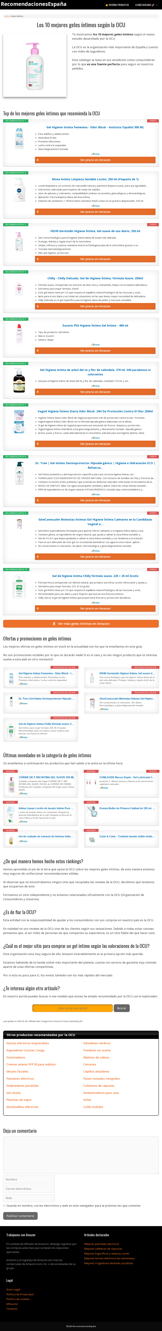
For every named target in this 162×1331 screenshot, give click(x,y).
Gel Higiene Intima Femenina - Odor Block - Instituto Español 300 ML (95, 127)
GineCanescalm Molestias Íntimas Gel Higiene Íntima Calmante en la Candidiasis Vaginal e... (95, 522)
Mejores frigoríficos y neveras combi (106, 1253)
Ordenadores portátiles (22, 1086)
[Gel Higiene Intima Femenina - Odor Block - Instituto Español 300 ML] (19, 137)
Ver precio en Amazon (95, 160)
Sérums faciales (17, 1071)
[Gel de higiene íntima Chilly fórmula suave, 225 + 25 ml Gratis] (19, 586)
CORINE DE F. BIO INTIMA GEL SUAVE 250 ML (46, 777)
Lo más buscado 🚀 (145, 4)
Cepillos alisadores (96, 1071)
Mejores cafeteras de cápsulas (103, 1248)
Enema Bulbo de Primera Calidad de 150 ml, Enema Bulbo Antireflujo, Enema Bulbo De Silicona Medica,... (128, 808)
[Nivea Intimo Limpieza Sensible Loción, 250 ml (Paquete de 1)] (19, 189)
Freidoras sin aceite (97, 1050)
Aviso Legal (13, 1289)
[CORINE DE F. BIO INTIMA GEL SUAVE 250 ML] (11, 785)
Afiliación (12, 1304)
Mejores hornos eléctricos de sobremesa (109, 1258)
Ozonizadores (15, 1057)
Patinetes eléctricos (20, 1078)
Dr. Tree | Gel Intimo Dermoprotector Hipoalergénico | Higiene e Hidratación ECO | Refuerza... (95, 465)
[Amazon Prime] (95, 154)
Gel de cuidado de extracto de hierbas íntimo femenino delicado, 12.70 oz (47, 836)
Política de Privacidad (20, 1294)
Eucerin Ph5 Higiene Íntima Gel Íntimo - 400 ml (95, 325)
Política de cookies (17, 1299)
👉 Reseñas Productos (117, 4)
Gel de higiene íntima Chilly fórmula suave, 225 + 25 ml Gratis (95, 576)
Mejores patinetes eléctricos (101, 1244)
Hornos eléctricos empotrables (27, 1043)
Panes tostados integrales (101, 1078)
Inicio (6, 16)
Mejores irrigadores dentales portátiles (108, 1263)
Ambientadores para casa (101, 1093)
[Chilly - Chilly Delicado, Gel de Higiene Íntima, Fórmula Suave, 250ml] (19, 288)
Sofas (87, 1100)
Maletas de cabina (96, 1057)
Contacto (11, 1308)
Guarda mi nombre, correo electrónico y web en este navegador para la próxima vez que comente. (74, 1205)
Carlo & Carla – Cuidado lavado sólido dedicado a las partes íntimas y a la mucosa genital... (128, 836)
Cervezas (89, 1064)
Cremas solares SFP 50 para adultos (31, 1064)
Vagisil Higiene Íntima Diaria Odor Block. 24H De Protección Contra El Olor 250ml (95, 411)
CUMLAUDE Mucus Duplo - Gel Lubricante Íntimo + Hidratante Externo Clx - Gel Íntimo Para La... (128, 777)
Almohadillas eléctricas (22, 1107)
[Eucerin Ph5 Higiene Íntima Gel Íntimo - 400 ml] (19, 336)
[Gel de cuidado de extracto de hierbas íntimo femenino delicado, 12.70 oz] (11, 840)
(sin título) (13, 1093)
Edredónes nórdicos (97, 1043)
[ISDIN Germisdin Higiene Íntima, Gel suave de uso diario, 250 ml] (19, 241)
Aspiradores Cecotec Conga (25, 1050)
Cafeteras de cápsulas (98, 1086)
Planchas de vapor (19, 1100)
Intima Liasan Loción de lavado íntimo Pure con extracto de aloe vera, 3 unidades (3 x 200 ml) (47, 808)
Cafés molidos (93, 1107)
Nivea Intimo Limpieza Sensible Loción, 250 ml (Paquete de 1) (95, 179)
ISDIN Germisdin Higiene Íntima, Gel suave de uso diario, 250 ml (95, 231)
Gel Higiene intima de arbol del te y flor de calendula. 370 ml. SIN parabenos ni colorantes (95, 372)
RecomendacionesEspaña (34, 3)
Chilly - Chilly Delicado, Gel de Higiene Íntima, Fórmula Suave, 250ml (95, 278)
